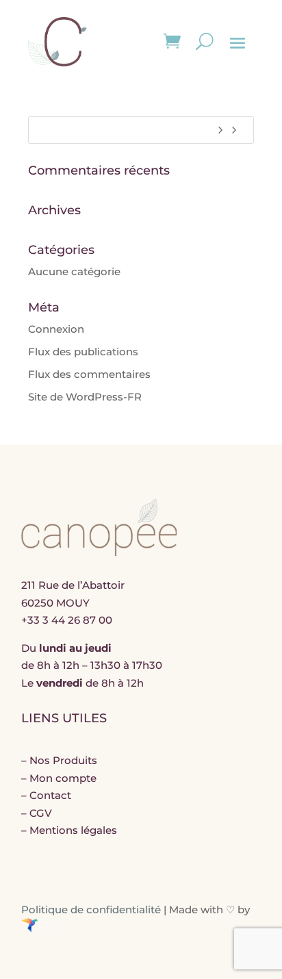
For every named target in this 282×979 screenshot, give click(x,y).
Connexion (56, 328)
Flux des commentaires (89, 374)
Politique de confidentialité (91, 909)
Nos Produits (63, 760)
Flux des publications (83, 351)
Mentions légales (73, 830)
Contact (50, 795)
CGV (40, 812)
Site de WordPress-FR (85, 396)
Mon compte (63, 778)
